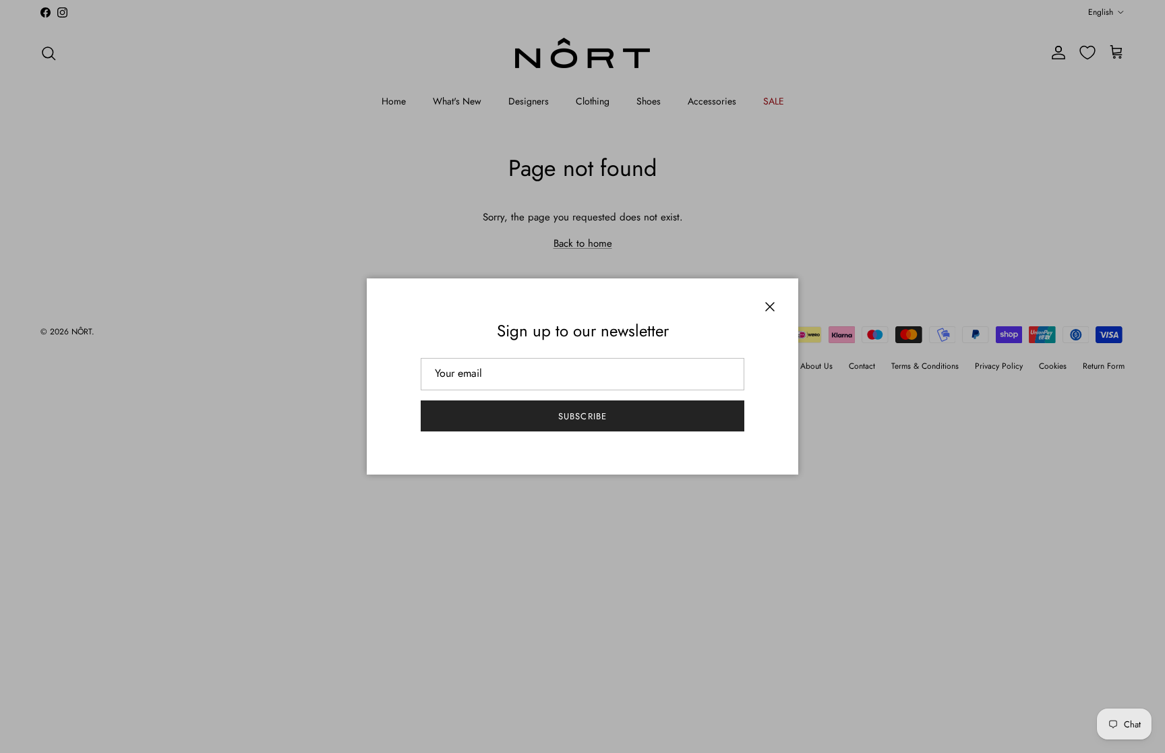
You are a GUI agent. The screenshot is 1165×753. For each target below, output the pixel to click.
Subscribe (582, 416)
